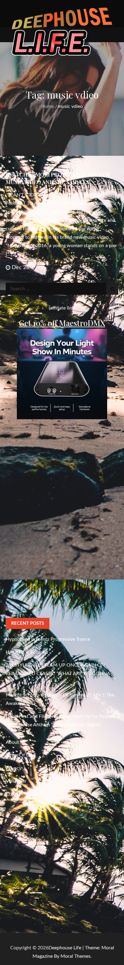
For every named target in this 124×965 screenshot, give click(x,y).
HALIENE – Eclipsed (27, 652)
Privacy (13, 768)
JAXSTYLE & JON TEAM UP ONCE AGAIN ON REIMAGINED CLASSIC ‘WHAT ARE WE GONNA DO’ (58, 673)
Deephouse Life (64, 947)
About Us (16, 742)
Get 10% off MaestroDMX (62, 323)
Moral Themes (75, 956)
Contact (14, 794)
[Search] (112, 289)
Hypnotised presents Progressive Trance (48, 639)
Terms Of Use (20, 755)
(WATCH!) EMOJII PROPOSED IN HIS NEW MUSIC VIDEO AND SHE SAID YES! (58, 178)
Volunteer (16, 781)
